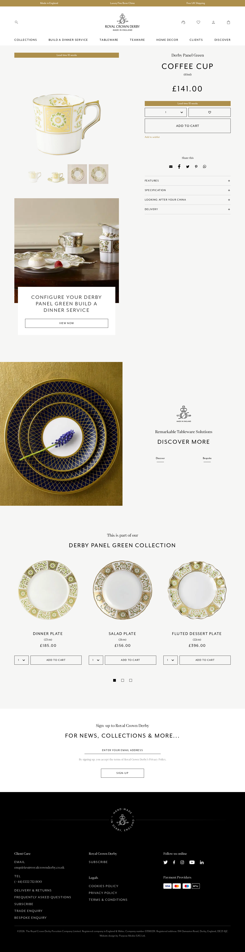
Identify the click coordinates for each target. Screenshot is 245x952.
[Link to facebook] (174, 861)
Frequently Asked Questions (42, 897)
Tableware (109, 40)
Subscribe (24, 904)
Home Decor (167, 40)
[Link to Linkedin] (202, 861)
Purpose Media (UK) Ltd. (132, 935)
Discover (223, 40)
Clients (196, 40)
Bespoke (207, 458)
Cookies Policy (104, 886)
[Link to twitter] (165, 861)
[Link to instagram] (182, 861)
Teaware (137, 40)
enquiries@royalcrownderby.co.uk (39, 867)
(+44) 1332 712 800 (28, 881)
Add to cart (187, 126)
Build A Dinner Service (68, 40)
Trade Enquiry (28, 911)
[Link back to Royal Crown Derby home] (122, 22)
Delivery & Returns (33, 890)
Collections (25, 40)
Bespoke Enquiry (30, 918)
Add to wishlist (152, 137)
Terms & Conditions (108, 900)
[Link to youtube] (192, 861)
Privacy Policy (103, 893)
